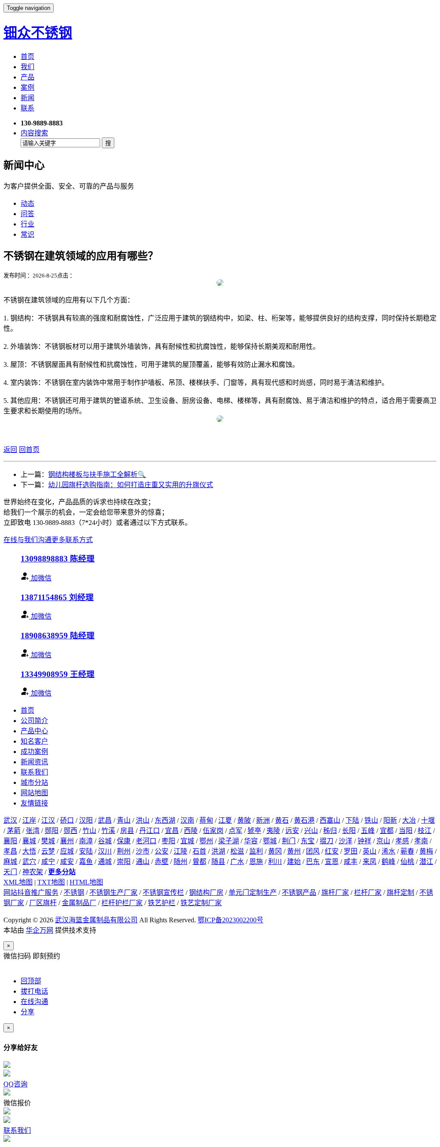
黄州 (294, 851)
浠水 (388, 851)
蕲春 (407, 851)
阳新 (390, 820)
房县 (127, 830)
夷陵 (273, 830)
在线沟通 (34, 1001)
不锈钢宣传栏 (163, 892)
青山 (124, 820)
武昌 (105, 820)
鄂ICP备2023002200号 (230, 920)
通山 (143, 861)
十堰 (428, 820)
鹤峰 (388, 861)
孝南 (421, 841)
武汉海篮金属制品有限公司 (96, 920)
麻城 (10, 861)
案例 (27, 87)
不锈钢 (74, 892)
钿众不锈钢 (37, 32)
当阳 (405, 830)
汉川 (105, 851)
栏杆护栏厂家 (122, 902)
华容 (251, 841)
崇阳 (124, 861)
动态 (27, 203)
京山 (383, 841)
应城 (67, 851)
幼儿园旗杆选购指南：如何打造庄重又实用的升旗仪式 (130, 484)
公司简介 (34, 720)
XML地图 (18, 882)
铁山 (371, 820)
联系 (27, 108)
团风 (313, 851)
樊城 (48, 841)
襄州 (67, 841)
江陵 (180, 851)
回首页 (29, 449)
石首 (199, 851)
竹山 (89, 830)
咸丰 (351, 861)
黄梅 (426, 851)
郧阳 (51, 830)
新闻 (27, 97)
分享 (27, 1012)
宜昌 (172, 830)
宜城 (187, 841)
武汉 (10, 820)
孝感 (402, 841)
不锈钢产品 (299, 892)
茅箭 (14, 830)
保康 (124, 841)
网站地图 (34, 792)
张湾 (33, 830)
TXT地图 (51, 882)
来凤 (369, 861)
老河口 (146, 841)
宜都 (387, 830)
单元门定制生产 (253, 892)
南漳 (86, 841)
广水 (237, 861)
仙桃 (407, 861)
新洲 (263, 820)
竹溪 (108, 830)
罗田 (351, 851)
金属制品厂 (79, 902)
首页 (27, 56)
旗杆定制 (400, 892)
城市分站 (34, 782)
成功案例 (34, 751)
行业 (27, 224)
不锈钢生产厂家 (113, 892)
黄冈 (275, 851)
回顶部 (31, 981)
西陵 (191, 830)
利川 (275, 861)
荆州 (124, 851)
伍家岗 (213, 830)
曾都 (199, 861)
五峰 (368, 830)
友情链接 (34, 803)
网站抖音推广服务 (30, 892)
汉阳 (86, 820)
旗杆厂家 (335, 892)
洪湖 (218, 851)
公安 (161, 851)
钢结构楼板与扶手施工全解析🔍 (97, 474)
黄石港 (304, 820)
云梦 (48, 851)
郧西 (70, 830)
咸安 (67, 861)
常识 (27, 234)
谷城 (105, 841)
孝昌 (10, 851)
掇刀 (326, 841)
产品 (27, 77)
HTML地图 (86, 882)
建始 (294, 861)
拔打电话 (34, 991)
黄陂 (244, 820)
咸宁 (48, 861)
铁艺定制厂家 (201, 902)
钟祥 (364, 841)
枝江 (424, 830)
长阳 (349, 830)
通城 (105, 861)
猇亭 (254, 830)
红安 (332, 851)
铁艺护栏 (161, 902)
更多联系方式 (72, 539)
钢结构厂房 (206, 892)
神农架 (32, 872)
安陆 (86, 851)
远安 (292, 830)
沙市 (143, 851)
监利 (256, 851)
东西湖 (165, 820)
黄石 (282, 820)
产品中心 (34, 731)
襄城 (29, 841)
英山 (369, 851)
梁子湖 (228, 841)
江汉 (48, 820)
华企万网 (39, 930)
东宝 (308, 841)
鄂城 (270, 841)
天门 (10, 872)
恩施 (256, 861)
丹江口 (149, 830)
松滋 (237, 851)
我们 (27, 66)
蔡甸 (206, 820)
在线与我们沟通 (27, 539)
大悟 (29, 851)
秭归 (330, 830)
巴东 (313, 861)
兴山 (311, 830)
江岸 (29, 820)
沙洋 (345, 841)
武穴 (29, 861)
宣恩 (332, 861)
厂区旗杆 (43, 902)
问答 (27, 213)
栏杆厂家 (368, 892)
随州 (180, 861)
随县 (218, 861)
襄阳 (10, 841)
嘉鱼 (86, 861)
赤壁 (161, 861)
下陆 (352, 820)
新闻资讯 (34, 762)
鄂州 (206, 841)
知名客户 (34, 741)
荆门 (289, 841)
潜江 (426, 861)
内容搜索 (34, 133)
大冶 (409, 820)
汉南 (187, 820)
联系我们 (34, 772)
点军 (235, 830)
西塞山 (330, 820)
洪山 (143, 820)
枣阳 (168, 841)
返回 (10, 449)
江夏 (225, 820)
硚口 (67, 820)
